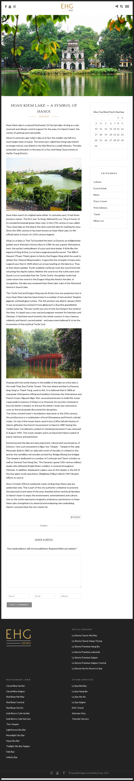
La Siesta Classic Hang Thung (87, 641)
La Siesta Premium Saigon (85, 657)
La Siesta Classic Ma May (84, 635)
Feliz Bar (10, 751)
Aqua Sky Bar (13, 740)
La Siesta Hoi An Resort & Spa (87, 668)
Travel (44, 526)
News (96, 194)
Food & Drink (100, 188)
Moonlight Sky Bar (15, 735)
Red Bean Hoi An (14, 707)
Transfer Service (80, 718)
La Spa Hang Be (80, 691)
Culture (97, 181)
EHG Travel (78, 707)
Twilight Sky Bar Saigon (18, 746)
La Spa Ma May (79, 685)
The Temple (12, 724)
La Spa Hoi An (79, 696)
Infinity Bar (11, 757)
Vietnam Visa (78, 713)
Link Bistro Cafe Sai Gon (18, 718)
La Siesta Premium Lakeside (86, 652)
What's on (98, 220)
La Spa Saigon (79, 702)
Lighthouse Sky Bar (16, 729)
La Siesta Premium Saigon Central (89, 662)
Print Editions (100, 207)
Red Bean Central (15, 702)
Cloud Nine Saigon (15, 691)
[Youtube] (10, 6)
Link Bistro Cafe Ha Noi (18, 713)
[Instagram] (14, 6)
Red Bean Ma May (15, 696)
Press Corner (100, 201)
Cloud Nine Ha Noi (15, 685)
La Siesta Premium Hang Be (86, 646)
